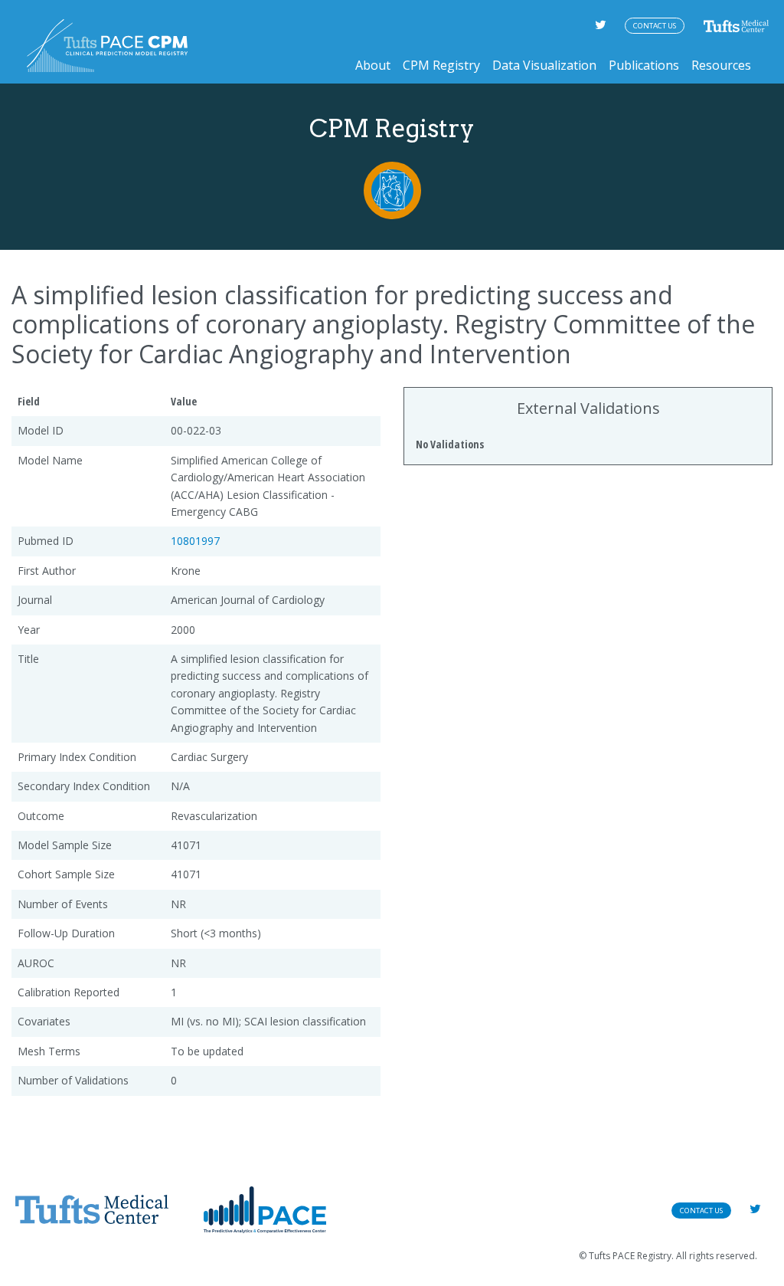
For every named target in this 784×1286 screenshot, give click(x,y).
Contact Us (654, 26)
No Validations (450, 444)
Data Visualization (544, 65)
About (372, 65)
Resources (721, 65)
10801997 (195, 540)
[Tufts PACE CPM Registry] (107, 45)
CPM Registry (441, 65)
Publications (644, 65)
